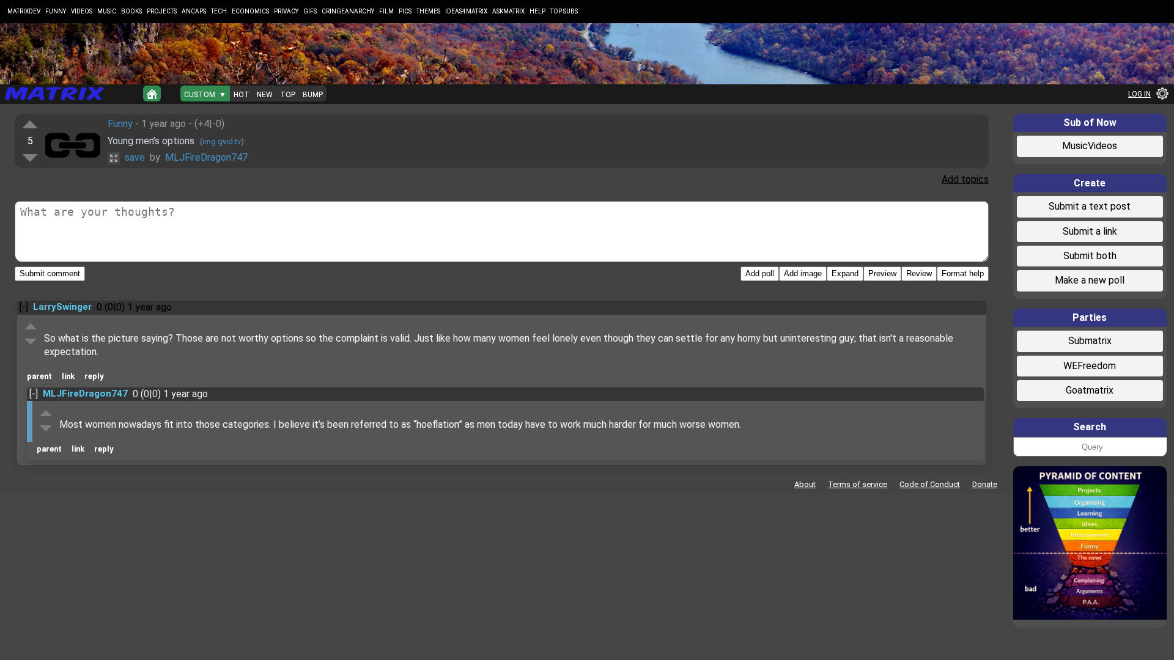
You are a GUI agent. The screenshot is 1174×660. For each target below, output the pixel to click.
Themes (428, 11)
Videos (81, 11)
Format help (963, 273)
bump (313, 94)
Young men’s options (152, 141)
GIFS (310, 11)
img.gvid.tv (221, 141)
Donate (984, 484)
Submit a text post (1090, 206)
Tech (219, 11)
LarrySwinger (62, 306)
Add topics (965, 179)
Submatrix (1090, 340)
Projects (162, 11)
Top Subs (564, 11)
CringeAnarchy (348, 11)
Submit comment (50, 273)
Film (386, 11)
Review (919, 273)
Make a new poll (1089, 280)
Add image (803, 273)
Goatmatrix (1089, 390)
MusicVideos (1089, 146)
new (265, 94)
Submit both (1090, 256)
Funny (55, 11)
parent (39, 376)
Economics (250, 11)
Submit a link (1090, 231)
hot (241, 94)
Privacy (286, 11)
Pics (405, 11)
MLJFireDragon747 (206, 157)
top (287, 94)
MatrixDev (23, 11)
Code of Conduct (929, 484)
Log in (1139, 94)
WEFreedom (1089, 366)
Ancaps (194, 11)
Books (131, 11)
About (805, 484)
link (68, 376)
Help (537, 11)
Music (106, 11)
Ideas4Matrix (466, 11)
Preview (882, 273)
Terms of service (857, 484)
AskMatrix (508, 11)
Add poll (759, 273)
